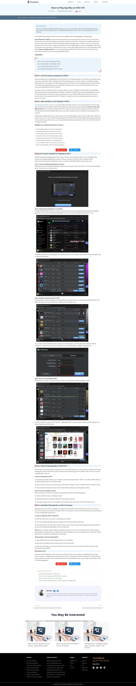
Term (83, 665)
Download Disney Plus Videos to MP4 (55, 667)
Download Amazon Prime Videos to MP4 (56, 665)
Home (19, 17)
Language (105, 2)
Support (96, 2)
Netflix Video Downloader (32, 663)
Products (71, 2)
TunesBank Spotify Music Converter (44, 105)
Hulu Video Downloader (32, 672)
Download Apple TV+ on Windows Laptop (56, 674)
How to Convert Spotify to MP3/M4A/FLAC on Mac (53, 576)
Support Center (73, 661)
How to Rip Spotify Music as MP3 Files (49, 574)
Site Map (72, 667)
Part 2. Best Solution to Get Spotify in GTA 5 (49, 64)
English (79, 11)
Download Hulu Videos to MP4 (53, 676)
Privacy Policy (85, 667)
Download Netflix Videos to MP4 (54, 661)
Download (62, 149)
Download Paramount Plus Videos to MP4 (56, 672)
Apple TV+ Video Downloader (33, 674)
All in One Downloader (31, 661)
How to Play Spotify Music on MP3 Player (50, 578)
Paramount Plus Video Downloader (34, 676)
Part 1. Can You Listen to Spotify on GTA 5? (49, 61)
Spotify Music (25, 17)
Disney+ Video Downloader (32, 667)
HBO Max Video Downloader (33, 670)
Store (79, 2)
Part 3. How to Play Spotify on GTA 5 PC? (48, 66)
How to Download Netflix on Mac (54, 663)
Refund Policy (85, 670)
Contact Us (84, 663)
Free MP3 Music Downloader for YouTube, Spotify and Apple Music (57, 580)
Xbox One (86, 120)
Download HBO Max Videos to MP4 (54, 670)
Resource (87, 2)
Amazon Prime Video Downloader (34, 665)
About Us (84, 661)
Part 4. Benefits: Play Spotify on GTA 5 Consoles (50, 69)
